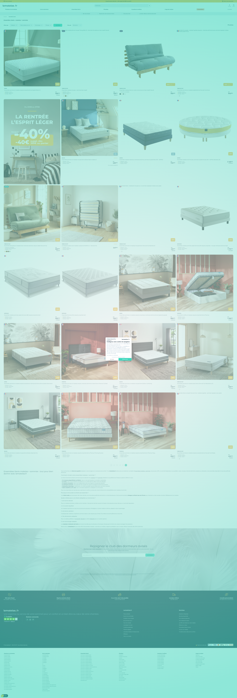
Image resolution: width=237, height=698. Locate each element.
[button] (2, 695)
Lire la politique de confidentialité (112, 355)
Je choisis (112, 359)
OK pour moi (125, 359)
